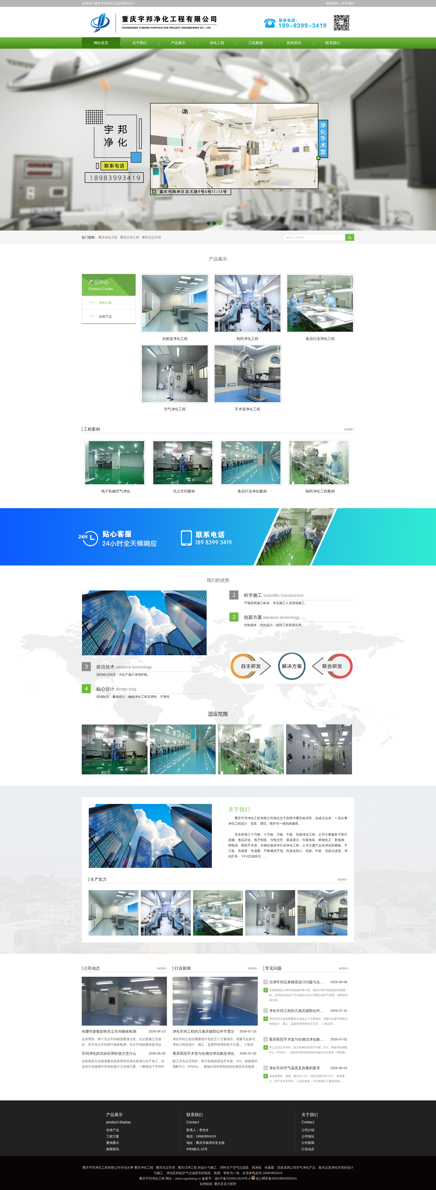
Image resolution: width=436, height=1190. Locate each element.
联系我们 (332, 43)
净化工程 (217, 43)
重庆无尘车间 (151, 237)
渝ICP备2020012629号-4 (232, 1178)
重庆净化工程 (107, 237)
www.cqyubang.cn (188, 1178)
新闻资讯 (294, 43)
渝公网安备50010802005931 (276, 1178)
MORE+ (349, 429)
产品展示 (178, 43)
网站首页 (101, 43)
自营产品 (105, 316)
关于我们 (139, 43)
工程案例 (255, 43)
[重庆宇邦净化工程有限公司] (218, 22)
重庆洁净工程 (129, 237)
